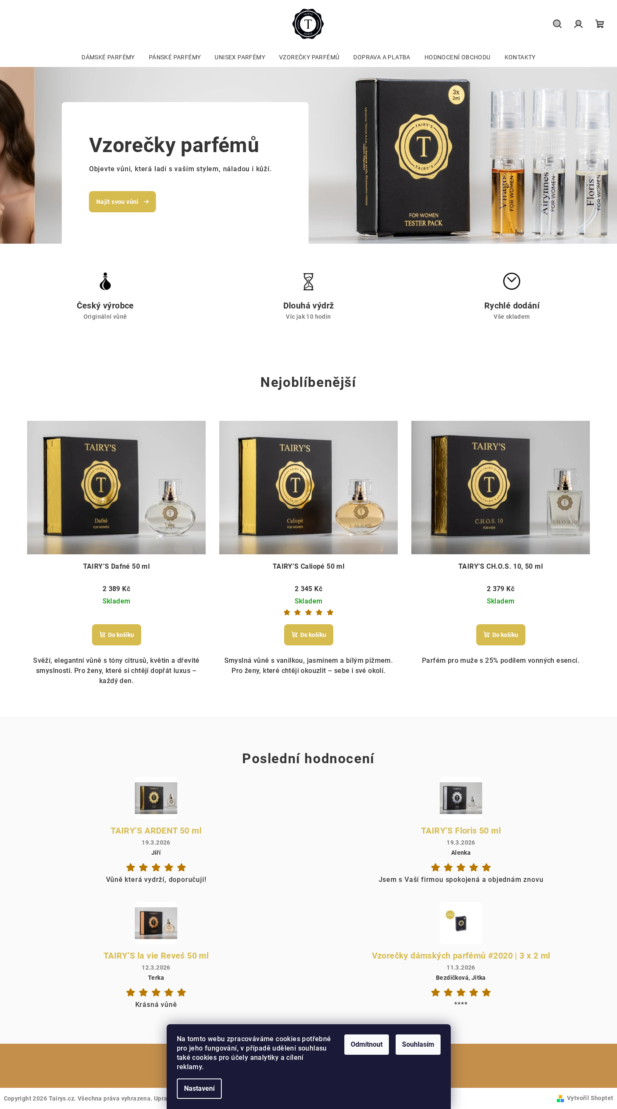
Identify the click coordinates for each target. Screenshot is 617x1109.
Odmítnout (366, 1044)
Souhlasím (418, 1044)
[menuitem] (108, 57)
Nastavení (199, 1088)
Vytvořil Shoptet (590, 1098)
